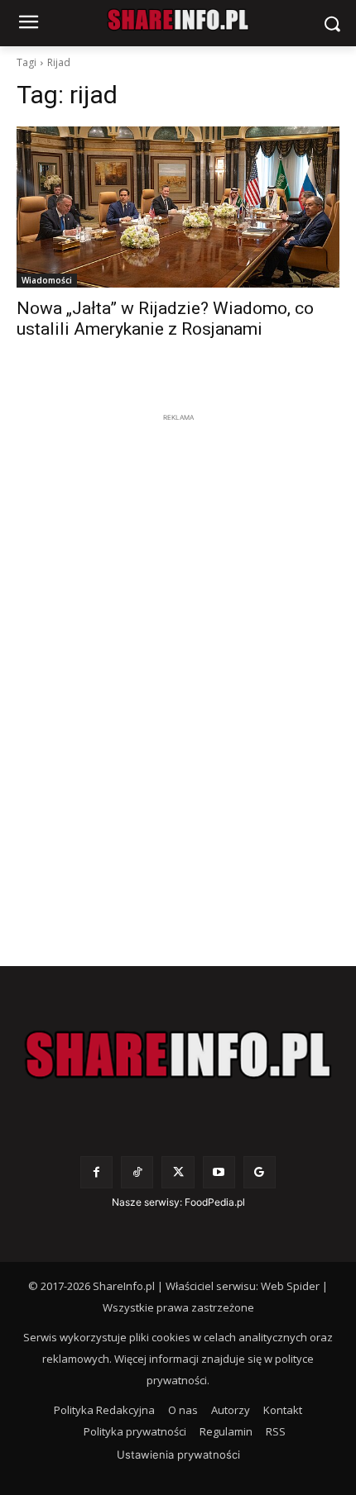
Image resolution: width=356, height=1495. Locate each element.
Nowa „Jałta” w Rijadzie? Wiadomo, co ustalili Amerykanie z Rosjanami (165, 318)
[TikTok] (137, 1172)
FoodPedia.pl (215, 1202)
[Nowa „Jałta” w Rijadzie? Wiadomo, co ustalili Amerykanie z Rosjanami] (178, 207)
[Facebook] (96, 1172)
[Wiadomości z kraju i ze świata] (178, 20)
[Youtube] (219, 1172)
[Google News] (259, 1172)
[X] (177, 1172)
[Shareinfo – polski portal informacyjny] (178, 1055)
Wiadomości (47, 280)
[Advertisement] (178, 674)
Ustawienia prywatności (178, 1454)
